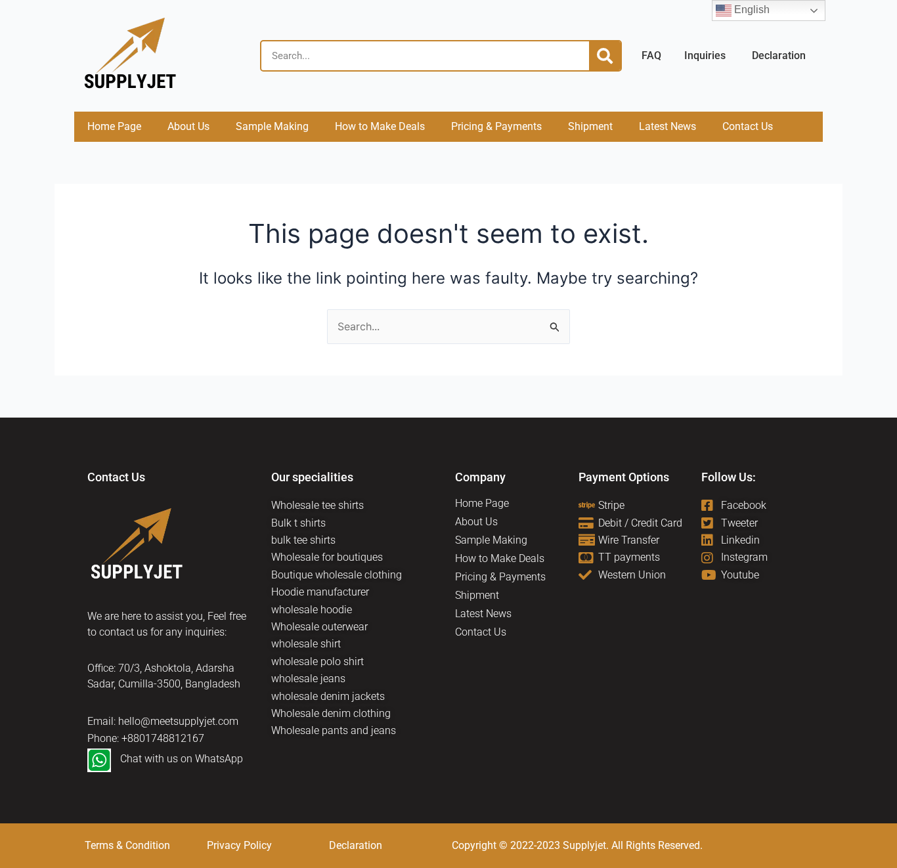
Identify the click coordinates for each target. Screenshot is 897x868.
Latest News (667, 126)
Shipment (590, 126)
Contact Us (747, 126)
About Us (188, 126)
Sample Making (272, 126)
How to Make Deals (380, 126)
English (751, 9)
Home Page (114, 126)
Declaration (355, 845)
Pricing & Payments (496, 126)
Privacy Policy (239, 845)
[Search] (605, 55)
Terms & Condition (127, 845)
